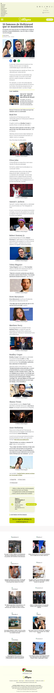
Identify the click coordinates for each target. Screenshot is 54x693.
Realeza (3, 5)
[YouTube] (47, 6)
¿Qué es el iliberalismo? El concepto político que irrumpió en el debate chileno (39, 606)
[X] (42, 6)
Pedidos (3, 9)
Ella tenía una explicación (21, 439)
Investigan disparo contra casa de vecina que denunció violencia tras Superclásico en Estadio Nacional (14, 631)
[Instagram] (49, 6)
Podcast (3, 14)
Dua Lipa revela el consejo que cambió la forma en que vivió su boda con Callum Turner (39, 631)
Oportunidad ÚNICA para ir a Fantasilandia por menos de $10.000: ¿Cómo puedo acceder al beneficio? (15, 657)
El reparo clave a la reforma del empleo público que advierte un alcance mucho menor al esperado (39, 581)
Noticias (3, 4)
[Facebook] (40, 6)
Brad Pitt (13, 479)
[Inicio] (4, 3)
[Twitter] (15, 61)
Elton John (22, 479)
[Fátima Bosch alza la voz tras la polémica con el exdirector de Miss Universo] (39, 546)
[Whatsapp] (52, 6)
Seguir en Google (31, 504)
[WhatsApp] (19, 61)
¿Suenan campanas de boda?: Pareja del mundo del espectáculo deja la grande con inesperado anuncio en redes (14, 581)
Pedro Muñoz (6, 35)
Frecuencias (4, 13)
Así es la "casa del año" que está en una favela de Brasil (27, 95)
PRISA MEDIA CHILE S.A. (19, 685)
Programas (4, 8)
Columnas (3, 12)
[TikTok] (45, 6)
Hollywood (14, 482)
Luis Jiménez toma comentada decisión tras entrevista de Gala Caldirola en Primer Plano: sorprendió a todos (39, 657)
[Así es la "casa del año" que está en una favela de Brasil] (14, 100)
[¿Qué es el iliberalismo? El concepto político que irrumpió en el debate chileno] (39, 597)
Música (2, 16)
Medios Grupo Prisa (27, 673)
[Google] (37, 6)
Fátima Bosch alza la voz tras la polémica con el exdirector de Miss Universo (39, 555)
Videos (2, 7)
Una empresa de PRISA (27, 670)
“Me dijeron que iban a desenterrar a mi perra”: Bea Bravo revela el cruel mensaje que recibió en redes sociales (14, 606)
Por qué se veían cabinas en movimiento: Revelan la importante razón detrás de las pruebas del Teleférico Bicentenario (14, 555)
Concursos (4, 10)
